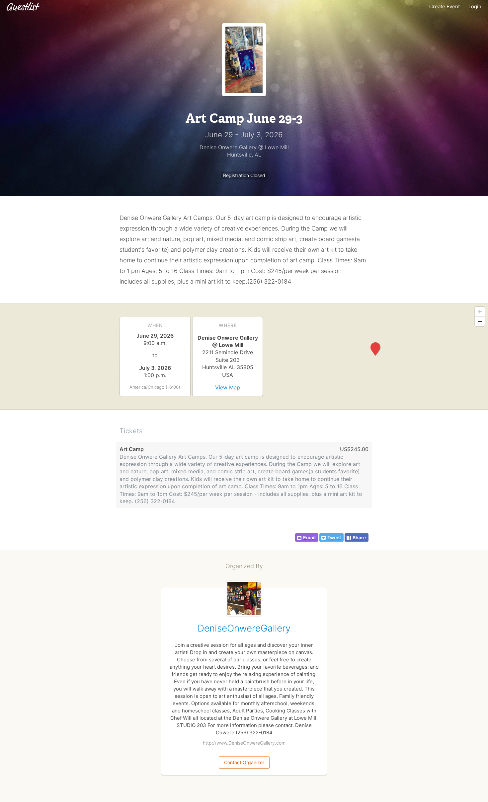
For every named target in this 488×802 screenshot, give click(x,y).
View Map (227, 387)
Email (309, 537)
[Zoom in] (480, 311)
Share (359, 537)
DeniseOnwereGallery (244, 628)
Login (474, 6)
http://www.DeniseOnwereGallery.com (244, 743)
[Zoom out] (480, 321)
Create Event (444, 6)
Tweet (334, 537)
